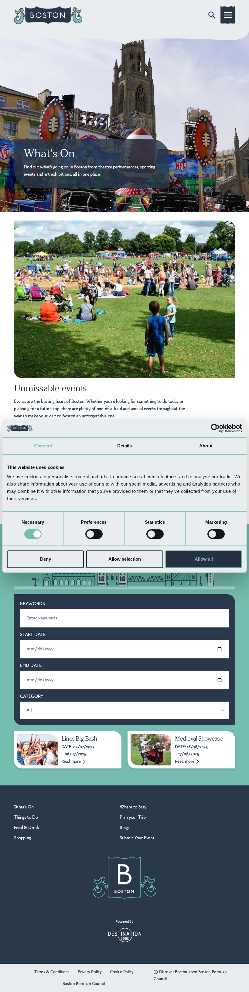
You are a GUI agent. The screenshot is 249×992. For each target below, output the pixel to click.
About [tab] (206, 445)
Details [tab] (124, 445)
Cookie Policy (121, 972)
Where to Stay (133, 807)
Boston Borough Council (84, 984)
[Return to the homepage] (48, 15)
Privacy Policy (89, 972)
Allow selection (124, 559)
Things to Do (26, 817)
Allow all (204, 559)
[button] (228, 16)
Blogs (124, 828)
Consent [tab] (43, 445)
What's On (23, 807)
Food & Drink (26, 828)
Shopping (22, 838)
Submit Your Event (137, 838)
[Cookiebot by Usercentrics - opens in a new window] (215, 428)
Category (31, 697)
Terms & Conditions (51, 972)
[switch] (94, 534)
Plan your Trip (132, 817)
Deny (45, 559)
